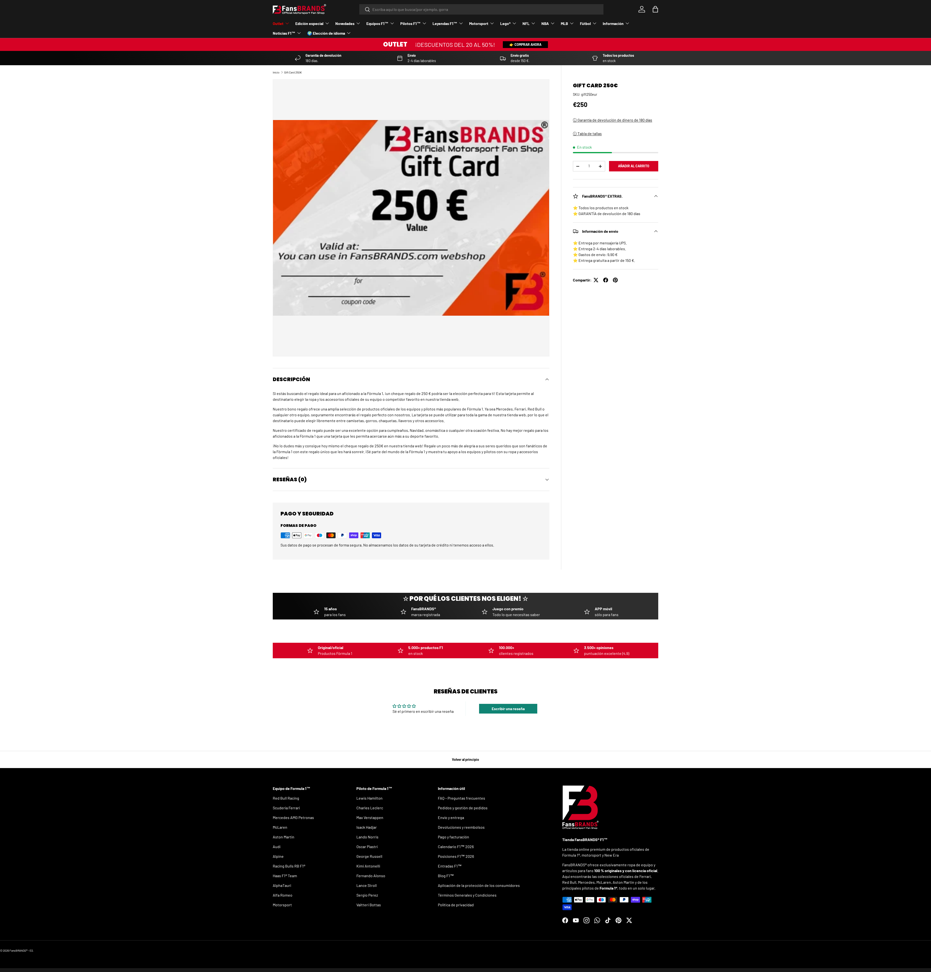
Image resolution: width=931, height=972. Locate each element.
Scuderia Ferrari (286, 807)
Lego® (505, 23)
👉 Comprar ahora (525, 44)
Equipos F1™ (377, 23)
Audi (277, 846)
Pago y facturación (453, 837)
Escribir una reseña (508, 708)
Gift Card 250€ (293, 72)
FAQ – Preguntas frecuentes (461, 798)
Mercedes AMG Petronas (293, 817)
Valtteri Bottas (368, 904)
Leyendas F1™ (445, 23)
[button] (655, 9)
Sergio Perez (367, 895)
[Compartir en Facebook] (605, 280)
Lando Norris (367, 837)
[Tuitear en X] (596, 280)
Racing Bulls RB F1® (289, 866)
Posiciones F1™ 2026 (456, 856)
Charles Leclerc (369, 807)
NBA (545, 23)
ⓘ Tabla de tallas (587, 133)
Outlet (278, 23)
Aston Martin (283, 837)
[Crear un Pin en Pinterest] (615, 280)
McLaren (280, 827)
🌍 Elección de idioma (326, 33)
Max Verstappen (369, 817)
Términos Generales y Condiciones (467, 895)
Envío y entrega (451, 817)
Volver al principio (465, 759)
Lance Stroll (366, 885)
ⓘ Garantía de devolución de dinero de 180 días (612, 120)
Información (613, 23)
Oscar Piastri (367, 846)
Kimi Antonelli (368, 866)
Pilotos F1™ (410, 23)
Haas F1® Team (285, 875)
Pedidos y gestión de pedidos (463, 807)
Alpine (278, 856)
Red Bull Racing (286, 798)
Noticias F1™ (284, 33)
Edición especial (309, 23)
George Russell (369, 856)
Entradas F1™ (450, 866)
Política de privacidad (456, 904)
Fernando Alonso (370, 875)
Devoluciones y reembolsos (461, 827)
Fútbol (585, 23)
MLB (564, 23)
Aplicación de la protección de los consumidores (479, 885)
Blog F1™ (446, 875)
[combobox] (481, 9)
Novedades (344, 23)
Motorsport (478, 23)
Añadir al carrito (633, 166)
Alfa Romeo (282, 895)
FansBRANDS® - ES (21, 950)
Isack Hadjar (366, 827)
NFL (526, 23)
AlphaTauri (282, 885)
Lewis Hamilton (369, 798)
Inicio (276, 72)
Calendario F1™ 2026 (456, 846)
